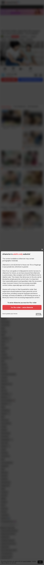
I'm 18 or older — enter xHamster (22, 307)
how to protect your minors (9, 313)
